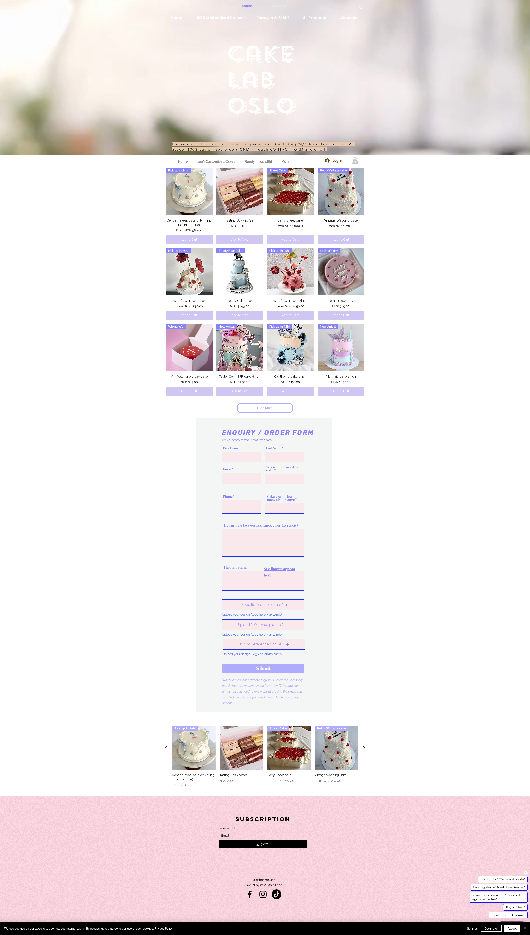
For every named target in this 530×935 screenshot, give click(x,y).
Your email (227, 828)
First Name (231, 448)
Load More (265, 408)
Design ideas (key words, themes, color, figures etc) (261, 525)
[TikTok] (276, 894)
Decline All (491, 928)
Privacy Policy (164, 928)
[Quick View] (239, 191)
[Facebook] (249, 894)
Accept (512, 928)
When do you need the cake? (282, 469)
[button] (355, 160)
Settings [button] (472, 928)
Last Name (273, 448)
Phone (228, 496)
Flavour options (235, 567)
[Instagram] (263, 894)
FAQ (282, 686)
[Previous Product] (166, 747)
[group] (265, 757)
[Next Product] (363, 747)
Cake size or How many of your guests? (282, 498)
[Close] (525, 928)
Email (227, 469)
